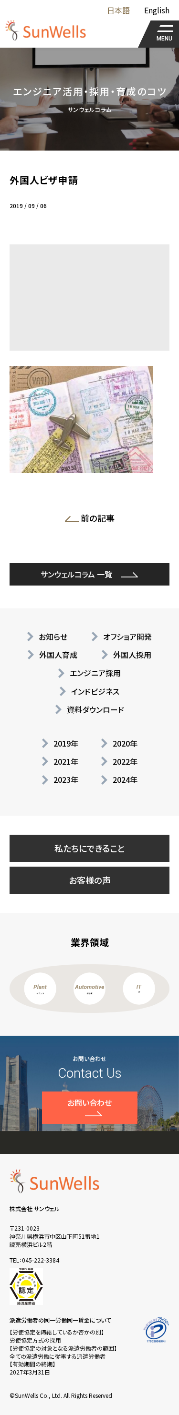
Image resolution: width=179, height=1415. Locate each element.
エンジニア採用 (95, 672)
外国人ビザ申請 (44, 180)
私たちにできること (89, 848)
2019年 (65, 743)
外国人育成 (58, 654)
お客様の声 (90, 880)
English (156, 10)
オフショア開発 (127, 636)
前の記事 (100, 520)
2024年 (125, 779)
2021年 (65, 761)
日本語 (118, 10)
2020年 (125, 743)
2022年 (125, 761)
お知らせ (53, 636)
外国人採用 (132, 654)
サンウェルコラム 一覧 (76, 574)
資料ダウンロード (95, 709)
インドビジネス (95, 691)
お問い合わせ (89, 1102)
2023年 (65, 779)
